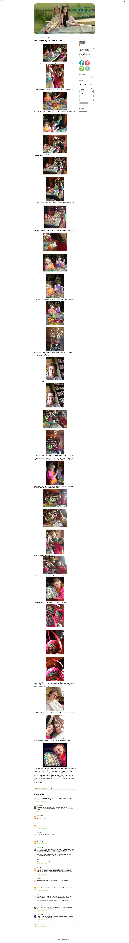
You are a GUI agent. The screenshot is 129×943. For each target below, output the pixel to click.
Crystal (38, 824)
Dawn (38, 796)
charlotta (39, 914)
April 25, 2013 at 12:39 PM (42, 901)
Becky (38, 894)
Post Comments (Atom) (44, 926)
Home (55, 924)
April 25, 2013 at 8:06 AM (42, 874)
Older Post (73, 924)
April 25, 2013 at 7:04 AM (42, 828)
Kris (38, 840)
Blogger (70, 939)
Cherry (38, 832)
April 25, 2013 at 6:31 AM (42, 820)
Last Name (82, 98)
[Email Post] (51, 788)
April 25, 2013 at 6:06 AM (42, 811)
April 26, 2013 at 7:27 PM (42, 919)
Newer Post (36, 924)
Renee (38, 886)
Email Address (86, 89)
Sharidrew (39, 847)
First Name (82, 93)
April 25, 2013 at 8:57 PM (42, 910)
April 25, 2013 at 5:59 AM (42, 801)
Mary (38, 878)
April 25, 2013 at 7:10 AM (42, 836)
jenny (38, 867)
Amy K (38, 805)
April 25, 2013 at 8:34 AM (42, 882)
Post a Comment (39, 921)
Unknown (39, 815)
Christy (38, 905)
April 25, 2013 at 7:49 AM (42, 863)
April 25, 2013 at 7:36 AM (42, 843)
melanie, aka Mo (84, 44)
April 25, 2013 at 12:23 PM (42, 890)
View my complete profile (84, 57)
